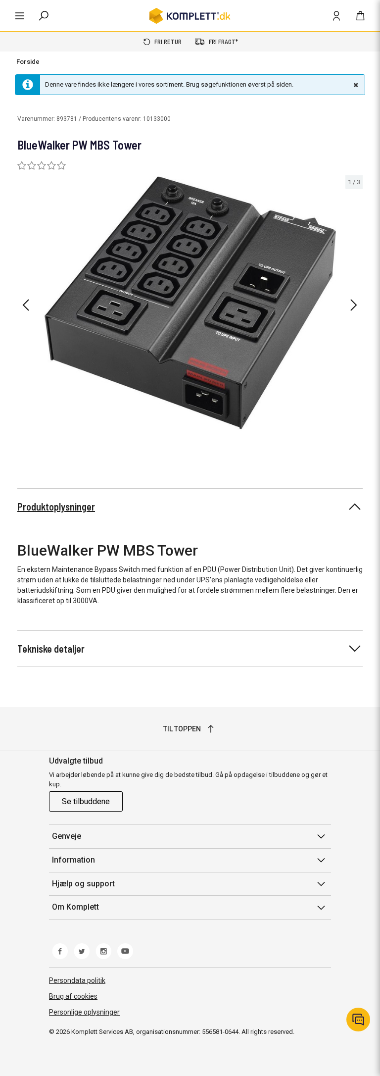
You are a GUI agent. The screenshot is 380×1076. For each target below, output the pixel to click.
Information (73, 860)
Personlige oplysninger (84, 1012)
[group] (190, 303)
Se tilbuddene (86, 801)
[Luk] (355, 85)
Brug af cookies (73, 996)
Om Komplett (75, 907)
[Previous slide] (26, 305)
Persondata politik (77, 980)
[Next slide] (354, 305)
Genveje (66, 836)
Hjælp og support (83, 883)
